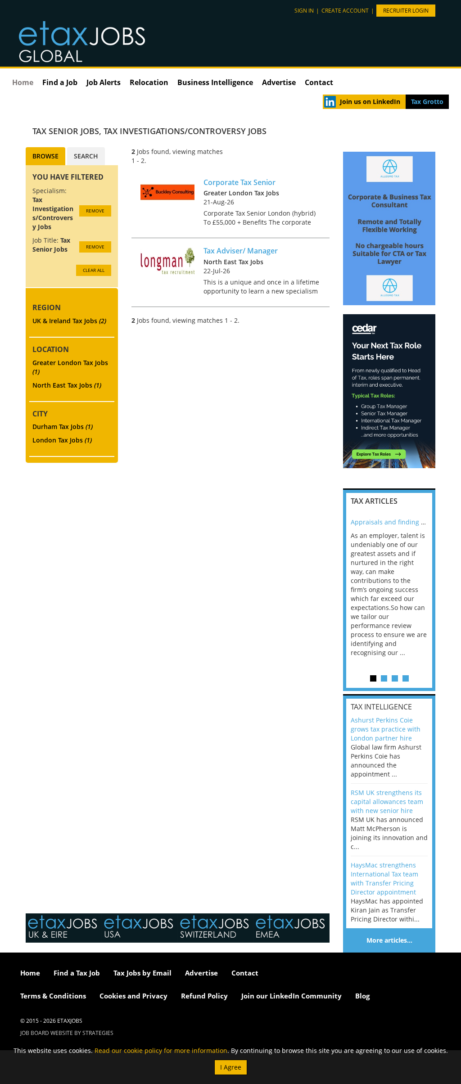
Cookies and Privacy (133, 995)
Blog (362, 995)
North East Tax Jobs (66, 385)
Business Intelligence (215, 82)
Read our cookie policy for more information (161, 1050)
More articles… (389, 940)
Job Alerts (103, 82)
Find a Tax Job (77, 972)
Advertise (279, 82)
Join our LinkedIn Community (291, 995)
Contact (319, 82)
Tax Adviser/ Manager (240, 251)
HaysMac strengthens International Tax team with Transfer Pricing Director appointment (384, 878)
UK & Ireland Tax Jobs (69, 320)
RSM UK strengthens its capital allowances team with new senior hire (387, 801)
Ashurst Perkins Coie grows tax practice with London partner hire (385, 729)
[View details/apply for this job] (167, 191)
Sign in (304, 10)
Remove (95, 211)
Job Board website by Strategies (66, 1033)
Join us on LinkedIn (370, 101)
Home (22, 82)
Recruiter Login (406, 10)
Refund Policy (204, 995)
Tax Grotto (427, 101)
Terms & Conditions (53, 995)
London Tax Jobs (62, 440)
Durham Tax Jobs (62, 426)
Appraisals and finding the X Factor (403, 522)
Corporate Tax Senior (239, 182)
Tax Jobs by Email (142, 972)
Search (86, 156)
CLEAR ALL (93, 270)
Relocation (149, 82)
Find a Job (59, 82)
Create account (345, 10)
